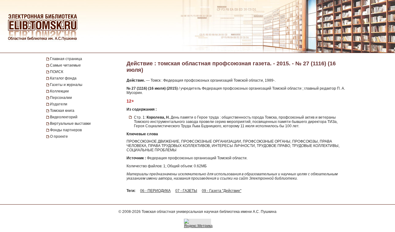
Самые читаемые (65, 65)
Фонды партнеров (66, 130)
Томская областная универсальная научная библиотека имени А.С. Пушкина (209, 212)
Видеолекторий (63, 117)
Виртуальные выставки (70, 123)
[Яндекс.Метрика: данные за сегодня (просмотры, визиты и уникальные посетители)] (198, 223)
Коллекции (59, 91)
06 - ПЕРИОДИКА (155, 191)
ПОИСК (56, 72)
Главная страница (66, 59)
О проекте (59, 136)
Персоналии (61, 98)
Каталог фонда (63, 78)
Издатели (58, 104)
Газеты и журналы (66, 85)
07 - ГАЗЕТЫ (186, 191)
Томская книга (62, 110)
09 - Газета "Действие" (221, 191)
